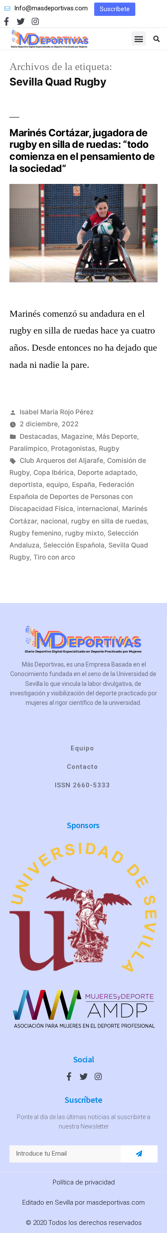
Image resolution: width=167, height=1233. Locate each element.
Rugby (109, 448)
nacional (54, 521)
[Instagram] (35, 21)
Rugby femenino (35, 533)
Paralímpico (28, 448)
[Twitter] (21, 21)
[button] (114, 9)
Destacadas (38, 436)
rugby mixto (84, 533)
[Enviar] (139, 1154)
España (83, 484)
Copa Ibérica (53, 472)
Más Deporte (116, 436)
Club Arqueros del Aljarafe (61, 460)
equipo (57, 484)
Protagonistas (73, 448)
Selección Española (73, 545)
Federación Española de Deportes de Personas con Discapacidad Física (71, 496)
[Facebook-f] (6, 21)
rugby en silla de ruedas (109, 521)
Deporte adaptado (107, 472)
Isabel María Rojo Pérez (57, 412)
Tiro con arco (54, 557)
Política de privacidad (84, 1182)
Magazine (76, 436)
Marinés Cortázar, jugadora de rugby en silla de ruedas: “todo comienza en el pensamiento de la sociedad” (82, 150)
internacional (97, 509)
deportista (25, 484)
